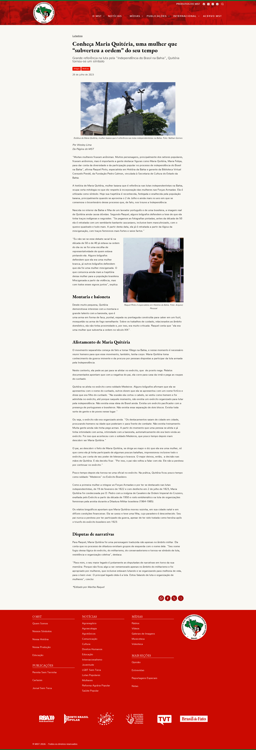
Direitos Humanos (92, 649)
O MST (97, 16)
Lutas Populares (91, 675)
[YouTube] (217, 4)
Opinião (136, 662)
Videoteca (137, 644)
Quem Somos (40, 623)
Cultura (86, 644)
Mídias (135, 16)
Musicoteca (138, 639)
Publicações (157, 16)
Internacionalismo (92, 659)
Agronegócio (89, 623)
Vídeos (135, 628)
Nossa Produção (41, 647)
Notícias (115, 16)
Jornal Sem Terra (42, 688)
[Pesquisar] (222, 4)
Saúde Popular (90, 690)
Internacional (184, 16)
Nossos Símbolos (42, 631)
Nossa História (40, 639)
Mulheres (87, 680)
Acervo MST (212, 16)
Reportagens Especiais (144, 678)
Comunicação (89, 639)
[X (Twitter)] (208, 4)
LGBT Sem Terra (91, 670)
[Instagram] (213, 4)
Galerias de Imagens (143, 633)
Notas (135, 686)
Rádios (135, 623)
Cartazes (37, 680)
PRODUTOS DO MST (188, 4)
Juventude (88, 665)
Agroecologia (89, 628)
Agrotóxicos (88, 633)
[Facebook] (204, 4)
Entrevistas (138, 670)
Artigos (77, 69)
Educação (37, 655)
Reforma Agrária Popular (96, 685)
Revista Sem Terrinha (44, 672)
